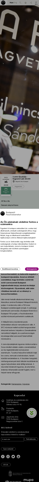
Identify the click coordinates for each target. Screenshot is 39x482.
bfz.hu (14, 238)
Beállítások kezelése (10, 269)
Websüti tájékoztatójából (26, 238)
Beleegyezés (32, 269)
